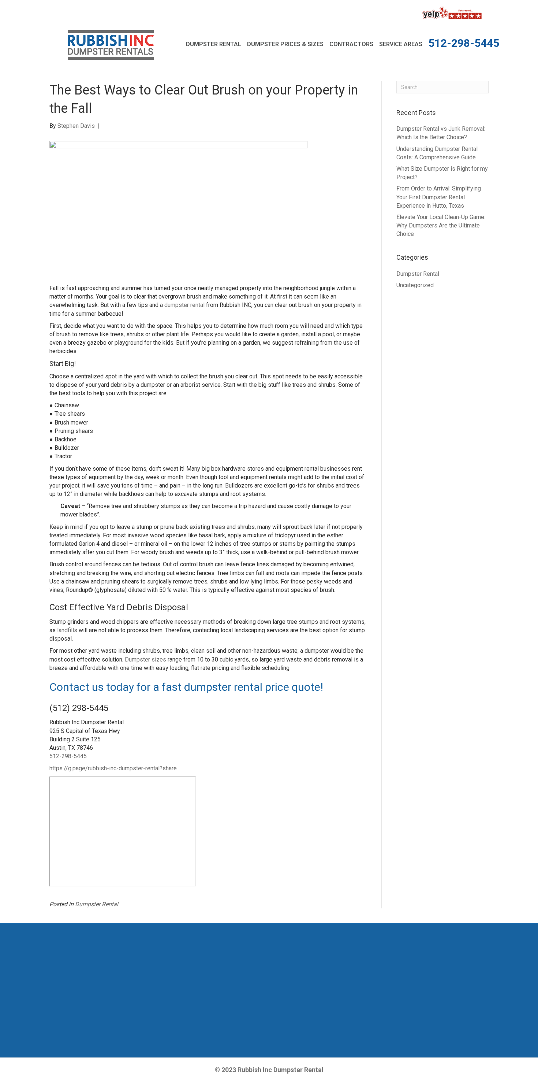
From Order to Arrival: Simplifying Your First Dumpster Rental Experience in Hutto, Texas (438, 197)
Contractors (351, 44)
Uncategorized (415, 285)
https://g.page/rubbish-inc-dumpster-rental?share (113, 768)
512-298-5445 (463, 43)
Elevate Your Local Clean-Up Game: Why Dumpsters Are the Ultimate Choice (440, 225)
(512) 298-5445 (78, 708)
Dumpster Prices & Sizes (285, 44)
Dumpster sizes (145, 659)
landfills (67, 630)
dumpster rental (184, 304)
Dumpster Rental (213, 44)
